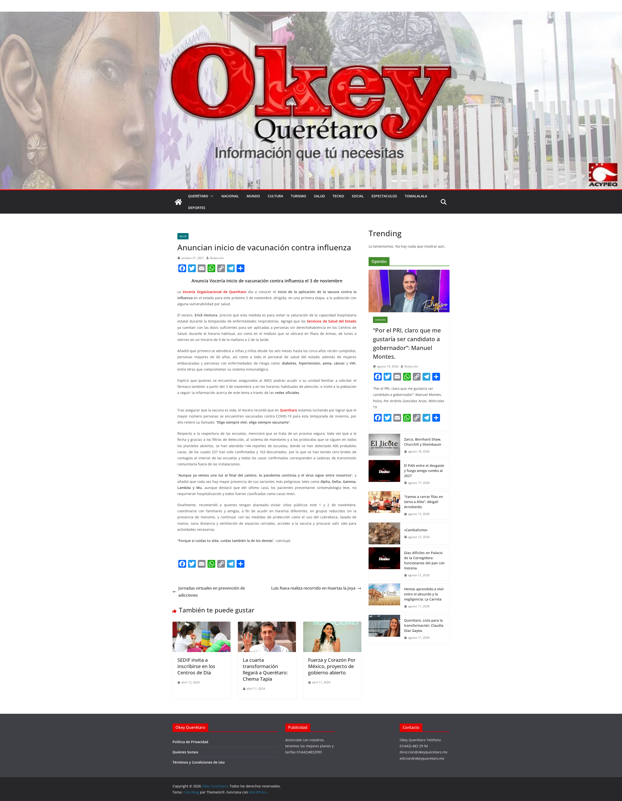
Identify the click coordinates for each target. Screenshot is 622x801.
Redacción (217, 258)
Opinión (380, 320)
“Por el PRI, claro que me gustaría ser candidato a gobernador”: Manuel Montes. (407, 343)
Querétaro (198, 196)
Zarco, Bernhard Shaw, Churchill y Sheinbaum (422, 442)
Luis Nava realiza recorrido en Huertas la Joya (313, 588)
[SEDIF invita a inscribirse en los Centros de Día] (202, 625)
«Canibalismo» (416, 530)
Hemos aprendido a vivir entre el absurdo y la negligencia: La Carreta (424, 594)
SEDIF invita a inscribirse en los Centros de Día (196, 666)
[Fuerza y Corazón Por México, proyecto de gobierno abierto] (332, 625)
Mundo (253, 196)
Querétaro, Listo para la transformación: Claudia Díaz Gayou (423, 625)
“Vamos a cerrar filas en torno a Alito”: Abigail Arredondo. (423, 501)
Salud (319, 196)
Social (358, 196)
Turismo (298, 196)
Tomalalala (416, 196)
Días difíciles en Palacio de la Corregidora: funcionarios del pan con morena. (424, 560)
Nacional (230, 196)
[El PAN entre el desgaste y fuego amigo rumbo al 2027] (384, 474)
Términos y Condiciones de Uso (199, 762)
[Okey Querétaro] (311, 15)
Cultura (275, 196)
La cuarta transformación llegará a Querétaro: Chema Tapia (265, 669)
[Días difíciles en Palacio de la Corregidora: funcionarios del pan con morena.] (384, 564)
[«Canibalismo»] (384, 533)
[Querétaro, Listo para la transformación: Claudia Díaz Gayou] (384, 629)
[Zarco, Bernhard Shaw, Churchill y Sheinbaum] (384, 445)
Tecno (338, 196)
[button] (211, 196)
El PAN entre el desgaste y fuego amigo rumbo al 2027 (424, 470)
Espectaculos (384, 196)
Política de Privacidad (190, 742)
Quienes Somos (185, 752)
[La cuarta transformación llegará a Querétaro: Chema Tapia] (267, 625)
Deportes (196, 207)
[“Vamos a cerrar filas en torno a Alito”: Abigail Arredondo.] (384, 505)
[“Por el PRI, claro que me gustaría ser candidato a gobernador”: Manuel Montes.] (409, 291)
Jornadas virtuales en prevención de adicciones (211, 591)
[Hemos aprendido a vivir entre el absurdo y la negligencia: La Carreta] (384, 597)
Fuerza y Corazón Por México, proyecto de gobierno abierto (331, 666)
